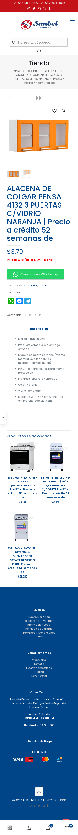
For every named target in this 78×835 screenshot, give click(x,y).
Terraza (39, 664)
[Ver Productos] (33, 452)
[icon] (44, 8)
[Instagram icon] (39, 8)
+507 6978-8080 (54, 3)
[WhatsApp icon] (28, 8)
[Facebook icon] (34, 8)
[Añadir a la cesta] (33, 446)
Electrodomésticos (39, 668)
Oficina (39, 672)
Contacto (39, 637)
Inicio (16, 71)
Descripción (39, 329)
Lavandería (39, 676)
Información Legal (39, 625)
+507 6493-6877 (27, 3)
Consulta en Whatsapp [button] (39, 274)
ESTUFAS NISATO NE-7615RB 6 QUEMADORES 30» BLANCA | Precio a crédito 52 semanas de (22, 487)
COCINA (32, 71)
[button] (64, 111)
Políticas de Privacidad (39, 621)
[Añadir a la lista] (33, 458)
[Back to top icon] (39, 791)
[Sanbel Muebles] (39, 24)
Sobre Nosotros (39, 617)
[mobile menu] (72, 20)
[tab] (39, 329)
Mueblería (39, 660)
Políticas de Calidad (39, 629)
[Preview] (33, 464)
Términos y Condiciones (39, 633)
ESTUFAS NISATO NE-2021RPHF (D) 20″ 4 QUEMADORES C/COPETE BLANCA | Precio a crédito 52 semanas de (56, 487)
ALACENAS (51, 71)
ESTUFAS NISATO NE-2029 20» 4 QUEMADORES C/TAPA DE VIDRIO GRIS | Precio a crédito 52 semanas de (22, 560)
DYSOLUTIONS (57, 800)
